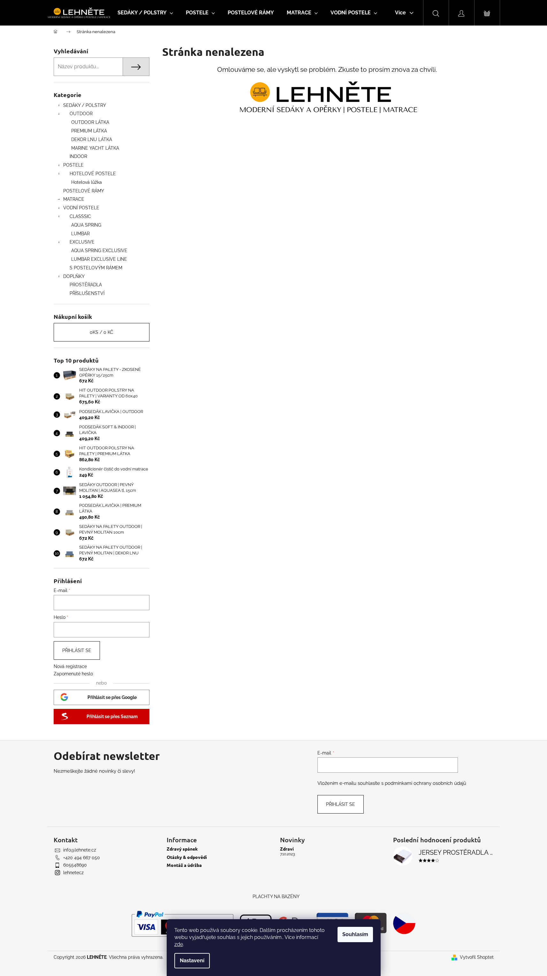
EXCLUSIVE (82, 241)
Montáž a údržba (184, 865)
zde (178, 944)
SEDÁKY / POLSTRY (84, 105)
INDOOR (78, 156)
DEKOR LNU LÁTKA (91, 139)
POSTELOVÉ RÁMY (83, 190)
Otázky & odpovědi (187, 857)
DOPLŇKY (74, 276)
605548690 (75, 864)
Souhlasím (355, 934)
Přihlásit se (76, 650)
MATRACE (73, 199)
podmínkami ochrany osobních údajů (425, 783)
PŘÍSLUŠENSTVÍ (87, 293)
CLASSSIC (80, 216)
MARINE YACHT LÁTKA (95, 148)
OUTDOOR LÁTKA (90, 122)
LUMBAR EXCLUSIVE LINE (99, 259)
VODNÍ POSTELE (81, 207)
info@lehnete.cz (79, 849)
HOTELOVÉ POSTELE (93, 173)
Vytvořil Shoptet (477, 957)
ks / (101, 332)
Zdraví (287, 848)
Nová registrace (70, 666)
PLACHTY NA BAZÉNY (276, 896)
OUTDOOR (81, 113)
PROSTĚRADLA (86, 284)
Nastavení (192, 960)
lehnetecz (73, 872)
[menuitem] (145, 13)
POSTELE (73, 165)
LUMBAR (80, 233)
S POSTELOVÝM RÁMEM (96, 267)
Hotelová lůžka (86, 182)
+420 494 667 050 (81, 857)
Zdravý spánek (182, 848)
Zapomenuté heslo (73, 673)
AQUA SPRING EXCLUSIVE (99, 250)
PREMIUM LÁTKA (89, 130)
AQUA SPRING (86, 225)
